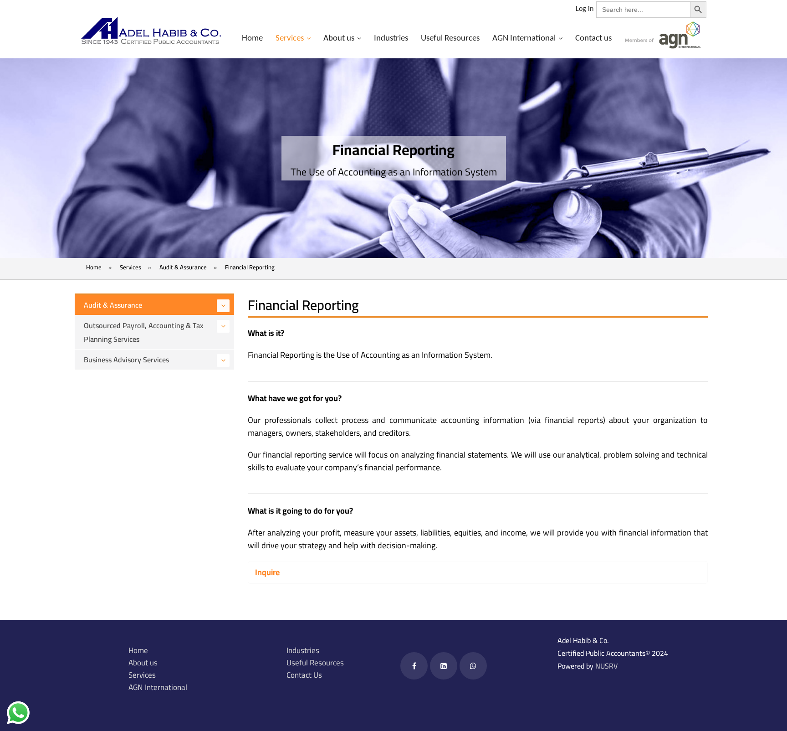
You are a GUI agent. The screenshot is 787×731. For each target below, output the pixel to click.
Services (290, 38)
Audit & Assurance (113, 305)
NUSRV (606, 666)
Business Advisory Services (126, 359)
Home (252, 38)
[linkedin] (443, 666)
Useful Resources (450, 38)
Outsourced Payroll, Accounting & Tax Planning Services (143, 332)
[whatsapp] (473, 666)
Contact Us (304, 675)
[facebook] (414, 666)
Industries (391, 38)
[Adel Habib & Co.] (150, 31)
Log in (584, 9)
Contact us (593, 38)
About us (338, 38)
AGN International (524, 38)
